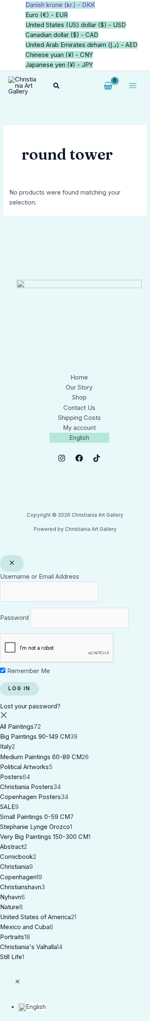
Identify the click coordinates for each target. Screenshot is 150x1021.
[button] (56, 86)
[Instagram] (61, 458)
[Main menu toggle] (133, 85)
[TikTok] (96, 458)
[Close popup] (12, 563)
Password (14, 617)
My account (79, 428)
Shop (79, 397)
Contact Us (79, 408)
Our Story (79, 387)
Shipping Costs (79, 418)
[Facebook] (79, 458)
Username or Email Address (39, 576)
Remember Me (27, 671)
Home (79, 377)
